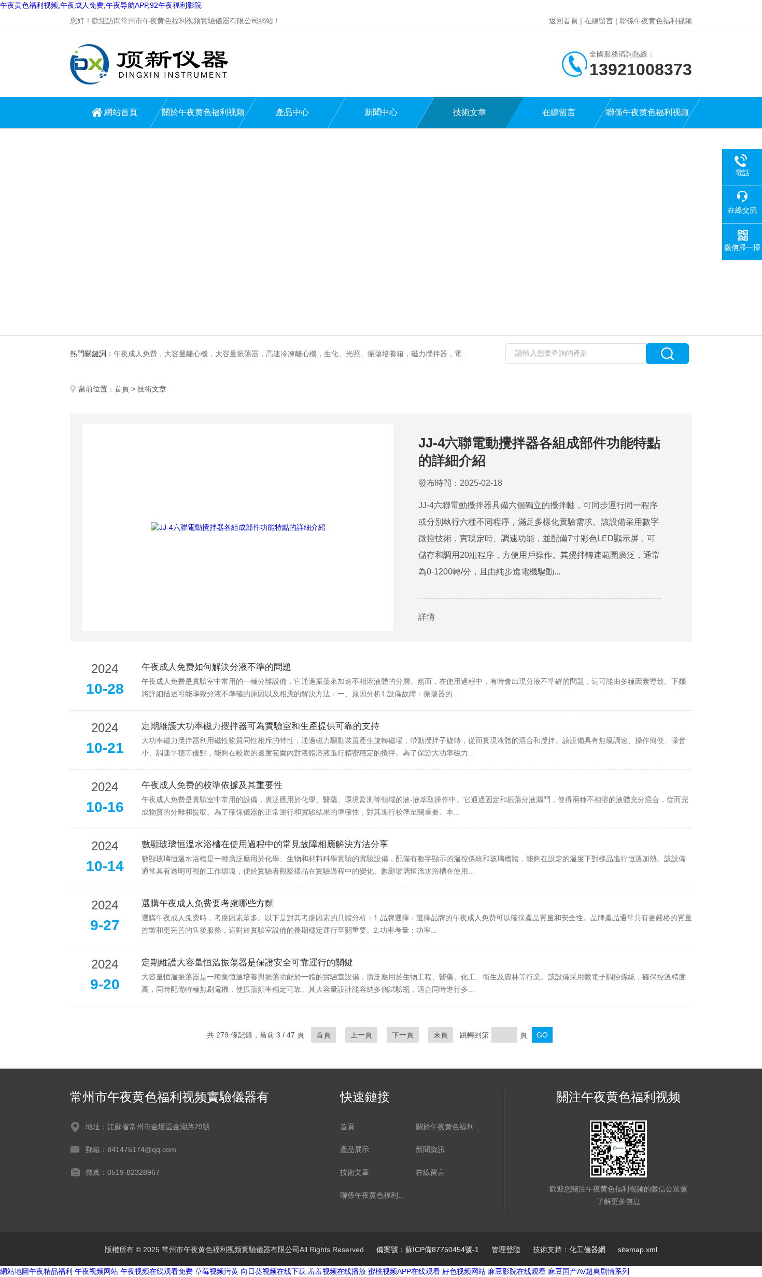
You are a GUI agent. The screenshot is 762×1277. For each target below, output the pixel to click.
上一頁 (361, 1035)
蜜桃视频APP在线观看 (404, 1271)
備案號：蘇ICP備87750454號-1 (427, 1249)
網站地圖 (14, 1271)
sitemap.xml (637, 1249)
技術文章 (469, 112)
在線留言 (598, 21)
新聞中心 (381, 112)
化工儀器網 (587, 1249)
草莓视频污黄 (216, 1271)
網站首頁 (120, 112)
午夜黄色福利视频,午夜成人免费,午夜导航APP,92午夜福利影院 (101, 5)
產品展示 (354, 1149)
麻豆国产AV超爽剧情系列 (588, 1271)
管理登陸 (505, 1249)
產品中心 (292, 112)
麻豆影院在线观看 (517, 1271)
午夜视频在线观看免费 (156, 1271)
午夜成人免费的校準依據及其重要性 (212, 785)
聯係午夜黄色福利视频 (655, 21)
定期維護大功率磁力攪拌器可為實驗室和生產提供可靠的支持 (260, 726)
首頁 (122, 389)
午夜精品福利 (51, 1271)
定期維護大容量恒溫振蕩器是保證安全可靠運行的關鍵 (247, 962)
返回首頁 (563, 21)
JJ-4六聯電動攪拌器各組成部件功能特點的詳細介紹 (539, 451)
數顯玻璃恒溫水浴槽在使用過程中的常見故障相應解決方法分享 (265, 844)
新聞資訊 (430, 1149)
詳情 (426, 616)
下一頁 (403, 1035)
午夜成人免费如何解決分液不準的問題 (216, 667)
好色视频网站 (464, 1271)
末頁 (440, 1035)
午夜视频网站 (96, 1271)
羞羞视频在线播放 (337, 1271)
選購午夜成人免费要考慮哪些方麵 (208, 903)
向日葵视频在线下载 (273, 1271)
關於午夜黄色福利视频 (203, 112)
